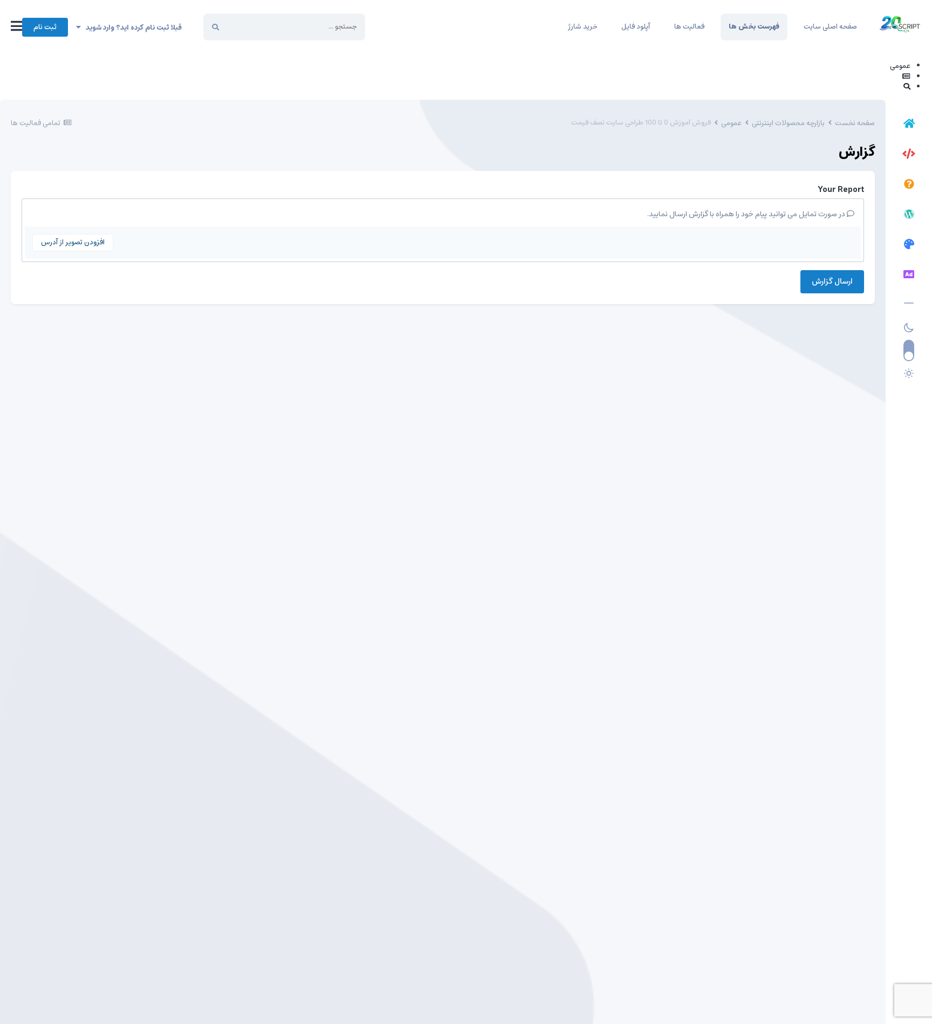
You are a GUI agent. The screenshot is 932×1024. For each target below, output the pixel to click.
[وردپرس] (909, 215)
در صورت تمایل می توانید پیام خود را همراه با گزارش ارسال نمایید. (747, 214)
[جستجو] (215, 26)
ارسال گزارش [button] (832, 281)
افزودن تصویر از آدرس (73, 242)
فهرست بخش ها (754, 26)
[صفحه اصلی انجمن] (909, 125)
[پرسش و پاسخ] (909, 185)
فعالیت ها (689, 26)
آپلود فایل (635, 26)
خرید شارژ (582, 26)
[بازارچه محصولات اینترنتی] (909, 276)
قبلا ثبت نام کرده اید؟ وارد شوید (131, 28)
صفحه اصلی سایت (830, 26)
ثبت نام (45, 27)
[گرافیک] (909, 245)
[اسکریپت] (909, 155)
